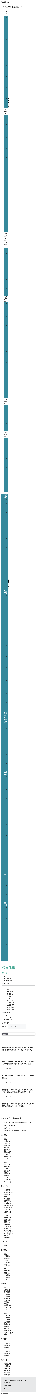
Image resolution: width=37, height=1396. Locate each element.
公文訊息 (5, 13)
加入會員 (7, 1345)
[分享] (5, 1393)
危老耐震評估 (8, 1207)
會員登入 (7, 1343)
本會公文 (10, 992)
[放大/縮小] (1, 1393)
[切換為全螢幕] (3, 1393)
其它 (5, 1309)
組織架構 (7, 1368)
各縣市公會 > (11, 1009)
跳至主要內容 (5, 2)
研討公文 (10, 998)
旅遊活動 (7, 1258)
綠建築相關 (8, 181)
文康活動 (7, 1263)
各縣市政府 (8, 92)
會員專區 (5, 402)
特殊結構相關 (8, 1205)
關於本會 (5, 434)
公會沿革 (7, 1366)
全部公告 (10, 989)
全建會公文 (8, 81)
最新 (5, 1139)
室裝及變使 (8, 142)
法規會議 (7, 1298)
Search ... (4, 1026)
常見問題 (7, 1375)
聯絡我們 (7, 1372)
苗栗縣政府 (8, 70)
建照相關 (7, 1292)
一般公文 (10, 996)
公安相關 (7, 1296)
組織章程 (7, 1370)
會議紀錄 (7, 1347)
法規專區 (5, 299)
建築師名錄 (5, 715)
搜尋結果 (5, 1034)
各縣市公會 (8, 103)
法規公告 (7, 1290)
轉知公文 (10, 994)
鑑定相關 (7, 1199)
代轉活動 (7, 1256)
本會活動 (7, 1265)
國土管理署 (8, 373)
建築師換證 (8, 227)
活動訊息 (5, 245)
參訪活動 (7, 1260)
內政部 (8, 365)
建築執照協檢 (8, 1192)
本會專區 (7, 1190)
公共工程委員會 (8, 386)
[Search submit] (2, 1031)
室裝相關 (7, 1294)
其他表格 (7, 1210)
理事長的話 (8, 443)
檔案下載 (5, 111)
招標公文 (10, 1000)
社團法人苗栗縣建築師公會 (11, 7)
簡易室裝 (7, 1196)
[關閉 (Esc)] (7, 1393)
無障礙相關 (8, 170)
